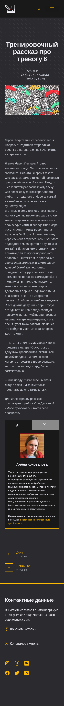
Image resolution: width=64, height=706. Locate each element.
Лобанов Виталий (23, 629)
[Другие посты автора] (45, 425)
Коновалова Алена (24, 643)
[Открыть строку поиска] (39, 9)
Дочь (19, 552)
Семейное (23, 566)
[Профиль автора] (18, 425)
